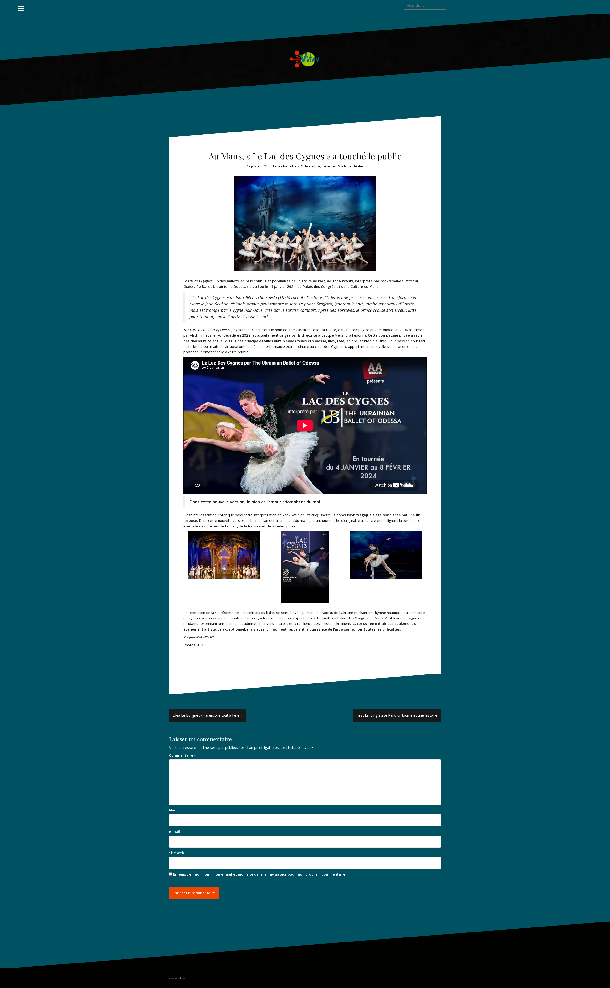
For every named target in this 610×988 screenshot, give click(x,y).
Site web (176, 852)
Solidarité (344, 166)
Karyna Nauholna (284, 166)
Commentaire (182, 755)
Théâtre (357, 166)
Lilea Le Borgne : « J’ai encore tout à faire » (207, 715)
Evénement (329, 166)
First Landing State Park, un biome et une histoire (396, 715)
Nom (173, 810)
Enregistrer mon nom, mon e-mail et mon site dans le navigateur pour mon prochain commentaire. (259, 874)
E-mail (174, 831)
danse (316, 166)
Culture (306, 166)
